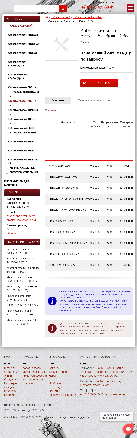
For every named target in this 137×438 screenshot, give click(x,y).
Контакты (10, 395)
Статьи (53, 380)
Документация (58, 372)
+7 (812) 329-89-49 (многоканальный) (102, 394)
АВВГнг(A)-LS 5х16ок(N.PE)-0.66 (68, 243)
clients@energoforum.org (21, 220)
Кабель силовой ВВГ (25, 133)
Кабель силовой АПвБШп (23, 35)
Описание (58, 101)
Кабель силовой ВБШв (21, 128)
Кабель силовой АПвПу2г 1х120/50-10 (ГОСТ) (20, 261)
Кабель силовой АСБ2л (21, 119)
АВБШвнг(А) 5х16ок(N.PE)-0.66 (67, 210)
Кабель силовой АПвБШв (23, 110)
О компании (11, 372)
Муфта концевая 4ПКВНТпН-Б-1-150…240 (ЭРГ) (22, 289)
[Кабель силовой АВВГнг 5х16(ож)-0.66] (61, 44)
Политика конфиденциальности (62, 393)
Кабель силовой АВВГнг (22, 101)
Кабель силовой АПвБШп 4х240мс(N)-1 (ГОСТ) (20, 251)
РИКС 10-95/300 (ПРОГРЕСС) (22, 305)
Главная (9, 368)
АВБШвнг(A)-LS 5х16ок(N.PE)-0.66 (69, 199)
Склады (11, 233)
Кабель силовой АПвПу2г (22, 53)
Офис (10, 229)
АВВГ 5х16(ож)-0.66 (61, 221)
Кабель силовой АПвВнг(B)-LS (17, 64)
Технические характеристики (94, 101)
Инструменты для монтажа (16, 183)
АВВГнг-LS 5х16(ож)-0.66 (64, 254)
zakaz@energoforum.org (21, 216)
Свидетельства (13, 380)
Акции (8, 376)
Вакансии (10, 391)
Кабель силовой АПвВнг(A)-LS (17, 77)
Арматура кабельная (24, 172)
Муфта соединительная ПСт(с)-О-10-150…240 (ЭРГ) (22, 279)
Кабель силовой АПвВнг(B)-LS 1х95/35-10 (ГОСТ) (23, 270)
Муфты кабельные (22, 168)
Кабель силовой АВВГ (26, 92)
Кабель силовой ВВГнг (21, 142)
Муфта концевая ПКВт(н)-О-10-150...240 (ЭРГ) (20, 298)
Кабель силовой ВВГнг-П (22, 151)
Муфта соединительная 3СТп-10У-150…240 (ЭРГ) (20, 313)
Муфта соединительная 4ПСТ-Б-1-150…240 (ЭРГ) (23, 322)
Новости (54, 376)
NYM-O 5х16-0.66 (59, 166)
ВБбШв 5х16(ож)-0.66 (62, 265)
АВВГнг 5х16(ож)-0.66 (62, 232)
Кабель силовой (21, 26)
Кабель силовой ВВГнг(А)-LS (23, 162)
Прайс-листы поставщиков (57, 385)
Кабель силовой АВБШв (22, 87)
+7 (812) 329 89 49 (97, 7)
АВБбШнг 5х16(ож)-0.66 (63, 188)
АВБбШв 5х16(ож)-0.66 (63, 177)
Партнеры (10, 383)
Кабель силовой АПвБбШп (23, 44)
